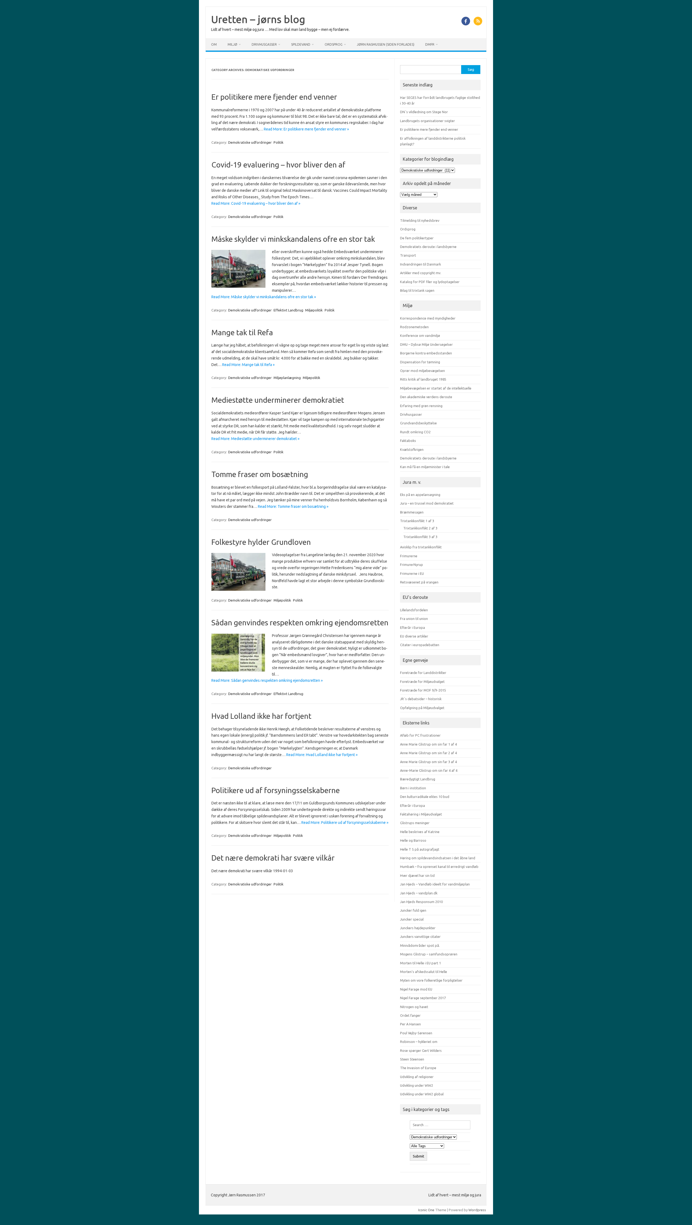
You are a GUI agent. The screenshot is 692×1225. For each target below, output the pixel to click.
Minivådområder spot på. (420, 945)
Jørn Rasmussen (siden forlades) (385, 44)
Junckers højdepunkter (417, 928)
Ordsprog (333, 44)
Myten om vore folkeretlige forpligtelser (431, 980)
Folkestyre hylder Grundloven (261, 542)
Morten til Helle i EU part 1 (420, 963)
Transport (408, 255)
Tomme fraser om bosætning (259, 474)
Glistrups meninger (415, 823)
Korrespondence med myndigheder (427, 318)
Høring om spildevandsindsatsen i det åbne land (437, 858)
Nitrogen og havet (414, 1007)
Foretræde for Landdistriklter (423, 672)
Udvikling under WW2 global (422, 1094)
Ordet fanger (410, 1015)
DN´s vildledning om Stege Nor (424, 112)
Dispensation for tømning (420, 362)
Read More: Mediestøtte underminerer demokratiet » (255, 439)
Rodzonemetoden (414, 327)
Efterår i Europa (412, 627)
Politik (279, 142)
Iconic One (426, 1210)
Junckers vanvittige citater (420, 936)
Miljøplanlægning (287, 378)
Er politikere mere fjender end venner (274, 97)
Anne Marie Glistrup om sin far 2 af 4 (428, 753)
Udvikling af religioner (417, 1077)
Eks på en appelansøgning (420, 494)
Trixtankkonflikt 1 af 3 (417, 521)
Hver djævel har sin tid (417, 875)
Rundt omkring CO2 (415, 432)
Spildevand (300, 44)
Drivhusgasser (264, 44)
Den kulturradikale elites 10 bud (424, 796)
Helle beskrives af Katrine (420, 832)
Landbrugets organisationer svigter (427, 121)
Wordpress (477, 1210)
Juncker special (412, 919)
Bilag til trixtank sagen (417, 290)
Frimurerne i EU (412, 573)
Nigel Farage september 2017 (423, 998)
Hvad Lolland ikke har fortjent (261, 716)
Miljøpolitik (314, 310)
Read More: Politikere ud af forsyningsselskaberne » (344, 822)
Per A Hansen (410, 1024)
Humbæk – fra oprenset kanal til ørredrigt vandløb (439, 866)
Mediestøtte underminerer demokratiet (277, 400)
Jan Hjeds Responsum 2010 (421, 902)
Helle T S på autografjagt (419, 849)
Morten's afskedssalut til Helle (423, 972)
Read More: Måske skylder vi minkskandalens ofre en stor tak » (263, 297)
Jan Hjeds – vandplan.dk (418, 893)
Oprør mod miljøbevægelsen (422, 370)
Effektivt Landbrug (288, 310)
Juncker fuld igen (413, 910)
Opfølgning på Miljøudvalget (422, 708)
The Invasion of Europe (418, 1068)
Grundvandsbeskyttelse (418, 423)
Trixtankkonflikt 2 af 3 (420, 528)
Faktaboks (408, 440)
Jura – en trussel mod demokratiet (427, 503)
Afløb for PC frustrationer (420, 735)
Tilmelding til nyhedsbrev (419, 220)
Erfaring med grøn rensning (421, 406)
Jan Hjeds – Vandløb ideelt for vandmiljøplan (435, 884)
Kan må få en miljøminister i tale (425, 467)
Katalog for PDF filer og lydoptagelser (430, 282)
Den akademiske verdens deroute (426, 397)
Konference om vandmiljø (420, 335)
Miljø (232, 44)
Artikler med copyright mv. (420, 273)
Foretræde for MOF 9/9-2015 (423, 690)
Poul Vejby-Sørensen (416, 1033)
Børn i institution (413, 788)
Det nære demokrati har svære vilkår (273, 858)
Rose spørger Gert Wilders (421, 1050)
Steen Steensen (412, 1059)
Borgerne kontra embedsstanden (426, 353)
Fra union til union (414, 618)
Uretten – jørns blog (258, 19)
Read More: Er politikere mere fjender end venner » (306, 129)
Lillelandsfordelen (414, 610)
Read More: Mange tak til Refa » (248, 365)
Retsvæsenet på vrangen (419, 582)
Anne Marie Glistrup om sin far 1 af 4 (428, 744)
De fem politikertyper (417, 238)
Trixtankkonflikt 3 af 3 (420, 537)
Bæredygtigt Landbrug (417, 779)
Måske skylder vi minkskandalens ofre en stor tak (293, 239)
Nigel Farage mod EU (416, 989)
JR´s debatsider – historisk (420, 699)
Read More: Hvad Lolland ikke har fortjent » (322, 755)
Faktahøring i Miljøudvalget (421, 814)
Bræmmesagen (412, 512)
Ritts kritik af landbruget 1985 (423, 379)
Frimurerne (408, 556)
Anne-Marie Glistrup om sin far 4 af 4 (428, 770)
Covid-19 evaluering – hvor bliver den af (278, 164)
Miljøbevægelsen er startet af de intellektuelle (435, 388)
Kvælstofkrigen (412, 449)
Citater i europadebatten (419, 645)
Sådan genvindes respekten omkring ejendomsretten (299, 622)
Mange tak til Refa (242, 332)
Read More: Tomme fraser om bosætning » (293, 506)
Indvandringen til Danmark (420, 264)
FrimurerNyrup (411, 564)
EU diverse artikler (414, 636)
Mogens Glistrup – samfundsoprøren (428, 954)
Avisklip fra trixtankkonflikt (421, 547)
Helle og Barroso (413, 840)
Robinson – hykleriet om (418, 1041)
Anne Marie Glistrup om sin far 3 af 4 (428, 762)
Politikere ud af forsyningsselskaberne (275, 790)
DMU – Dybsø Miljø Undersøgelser (426, 344)
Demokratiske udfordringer (250, 142)
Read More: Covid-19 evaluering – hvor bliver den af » (255, 203)
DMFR (429, 44)
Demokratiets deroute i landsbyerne (428, 247)
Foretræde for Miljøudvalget (422, 681)
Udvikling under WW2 (416, 1085)
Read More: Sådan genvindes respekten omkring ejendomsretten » (267, 680)
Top (679, 1212)
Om (214, 44)
